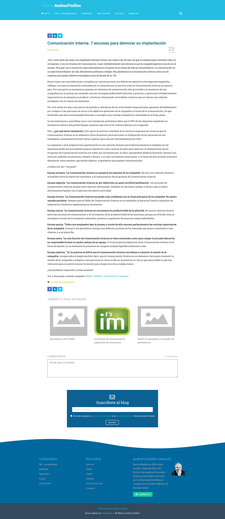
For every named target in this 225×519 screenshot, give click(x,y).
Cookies (123, 508)
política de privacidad (101, 416)
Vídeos (89, 469)
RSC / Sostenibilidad (48, 464)
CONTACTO (144, 494)
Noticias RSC (45, 483)
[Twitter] (60, 35)
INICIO (47, 13)
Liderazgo (43, 469)
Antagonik (107, 513)
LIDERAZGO (87, 13)
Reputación (44, 474)
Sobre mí (90, 464)
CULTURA (119, 13)
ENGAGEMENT (69, 282)
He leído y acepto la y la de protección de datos (114, 416)
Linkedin (90, 478)
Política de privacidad (107, 508)
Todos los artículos (94, 483)
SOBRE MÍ (133, 13)
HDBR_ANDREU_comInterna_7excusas (106, 276)
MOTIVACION (56, 282)
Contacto (90, 488)
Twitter (89, 474)
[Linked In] (55, 35)
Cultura (42, 478)
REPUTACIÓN (103, 13)
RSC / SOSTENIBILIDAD (66, 13)
